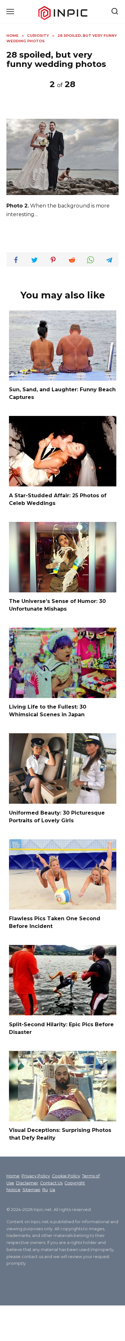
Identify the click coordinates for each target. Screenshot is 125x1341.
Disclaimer (27, 1183)
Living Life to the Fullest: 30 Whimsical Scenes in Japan (47, 711)
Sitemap (31, 1189)
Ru (45, 1189)
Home (13, 1176)
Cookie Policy (66, 1176)
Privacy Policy (35, 1176)
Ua (52, 1189)
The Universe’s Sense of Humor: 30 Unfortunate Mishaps (57, 605)
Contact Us (51, 1183)
